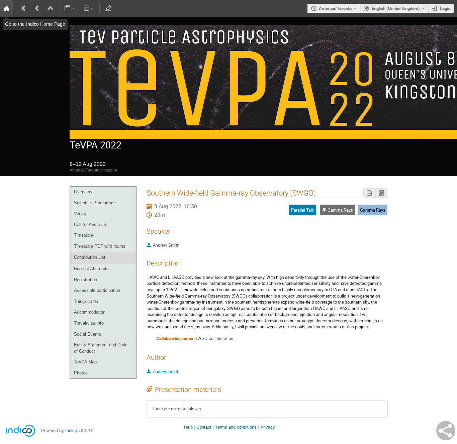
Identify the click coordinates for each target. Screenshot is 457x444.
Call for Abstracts (90, 224)
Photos (81, 372)
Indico (71, 430)
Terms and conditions (236, 427)
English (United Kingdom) (396, 8)
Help (188, 427)
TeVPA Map (85, 361)
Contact (203, 427)
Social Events (87, 334)
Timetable (83, 235)
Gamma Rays (372, 210)
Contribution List (89, 257)
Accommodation (89, 312)
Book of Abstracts (91, 268)
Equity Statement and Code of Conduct (100, 348)
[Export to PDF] (369, 193)
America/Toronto (335, 8)
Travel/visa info (89, 323)
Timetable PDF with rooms (99, 246)
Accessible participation (97, 290)
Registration (85, 279)
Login (445, 8)
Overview (83, 191)
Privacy (267, 427)
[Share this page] (445, 431)
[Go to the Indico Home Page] (6, 8)
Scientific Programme (95, 202)
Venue (80, 213)
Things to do (86, 301)
